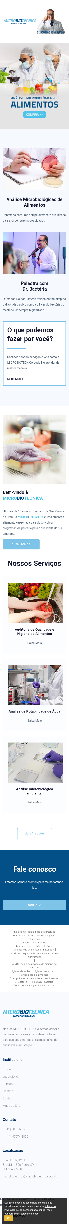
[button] (5, 86)
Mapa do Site (11, 1105)
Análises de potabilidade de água (34, 946)
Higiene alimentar (20, 971)
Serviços (8, 1084)
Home (7, 1069)
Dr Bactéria (21, 981)
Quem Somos (21, 544)
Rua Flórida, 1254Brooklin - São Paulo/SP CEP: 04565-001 (18, 1164)
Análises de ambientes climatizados (34, 949)
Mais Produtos (34, 833)
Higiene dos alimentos (46, 971)
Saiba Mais (34, 643)
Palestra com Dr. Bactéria (34, 286)
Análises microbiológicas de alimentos (34, 931)
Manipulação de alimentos (34, 974)
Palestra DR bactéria (42, 981)
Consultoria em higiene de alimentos (34, 985)
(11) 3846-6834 (16, 1129)
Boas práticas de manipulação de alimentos (34, 978)
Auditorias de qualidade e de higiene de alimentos (34, 966)
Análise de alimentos (34, 942)
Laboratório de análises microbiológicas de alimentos (35, 937)
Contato (34, 904)
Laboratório (10, 1076)
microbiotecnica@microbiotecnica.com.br (30, 1176)
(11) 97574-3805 (17, 1136)
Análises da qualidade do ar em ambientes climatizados (34, 955)
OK (8, 1218)
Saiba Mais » (15, 379)
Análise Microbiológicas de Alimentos (34, 202)
